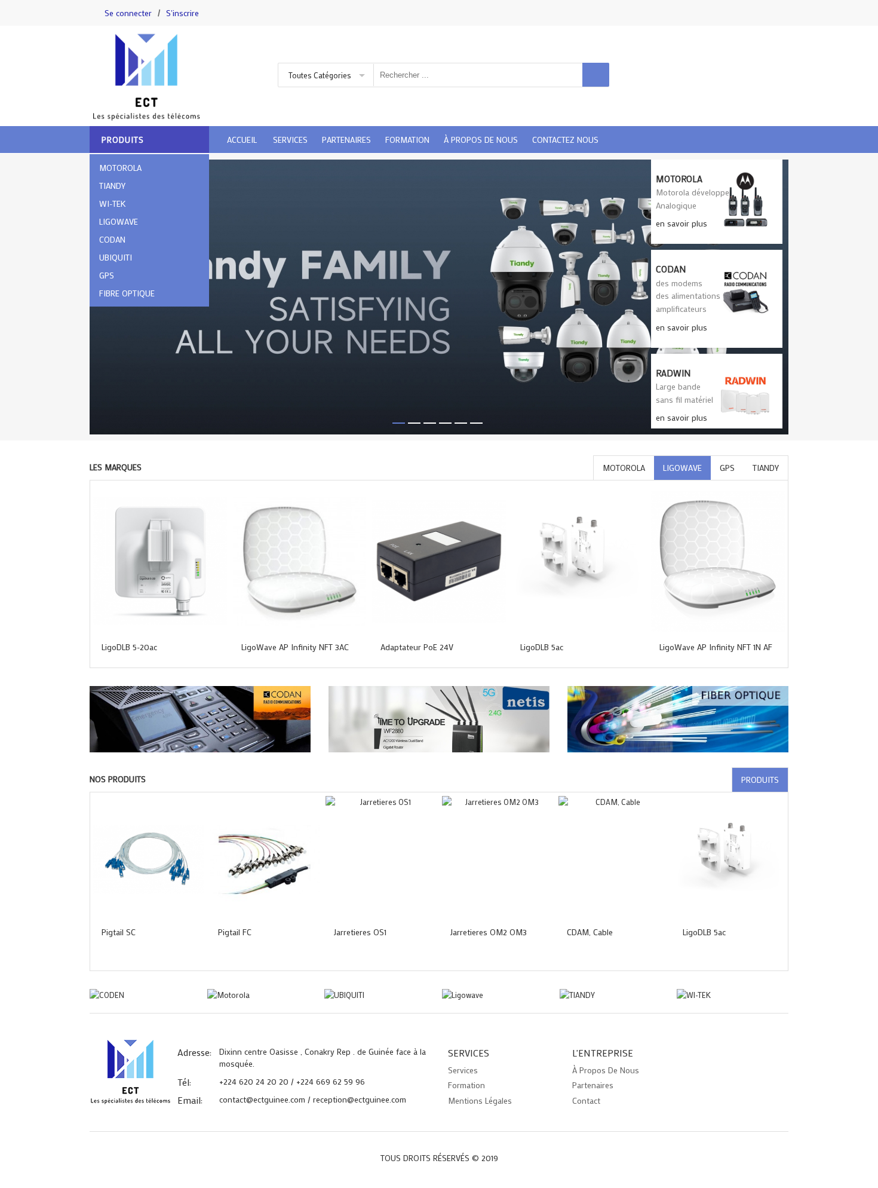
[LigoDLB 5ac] (578, 560)
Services (463, 1070)
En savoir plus (681, 223)
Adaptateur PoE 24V (416, 647)
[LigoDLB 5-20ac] (160, 560)
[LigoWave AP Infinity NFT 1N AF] (717, 560)
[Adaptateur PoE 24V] (439, 560)
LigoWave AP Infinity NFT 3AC (295, 647)
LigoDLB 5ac (541, 647)
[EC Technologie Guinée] (170, 76)
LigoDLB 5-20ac (129, 647)
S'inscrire (182, 13)
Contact (586, 1100)
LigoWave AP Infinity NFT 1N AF (715, 647)
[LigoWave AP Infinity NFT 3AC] (299, 560)
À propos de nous (605, 1070)
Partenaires (592, 1085)
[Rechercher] (595, 75)
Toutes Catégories (319, 75)
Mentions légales (480, 1100)
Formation (466, 1085)
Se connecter (128, 13)
